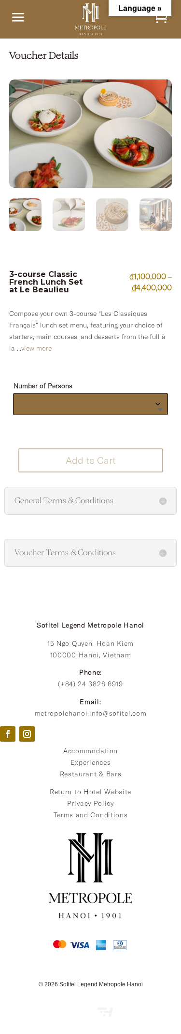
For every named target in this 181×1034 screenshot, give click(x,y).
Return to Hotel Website (90, 791)
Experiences (90, 762)
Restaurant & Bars (91, 774)
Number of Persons (43, 385)
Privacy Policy (90, 803)
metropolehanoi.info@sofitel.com (91, 713)
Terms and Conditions (91, 815)
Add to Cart (91, 460)
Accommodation (90, 750)
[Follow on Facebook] (7, 734)
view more (36, 348)
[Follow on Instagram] (27, 734)
